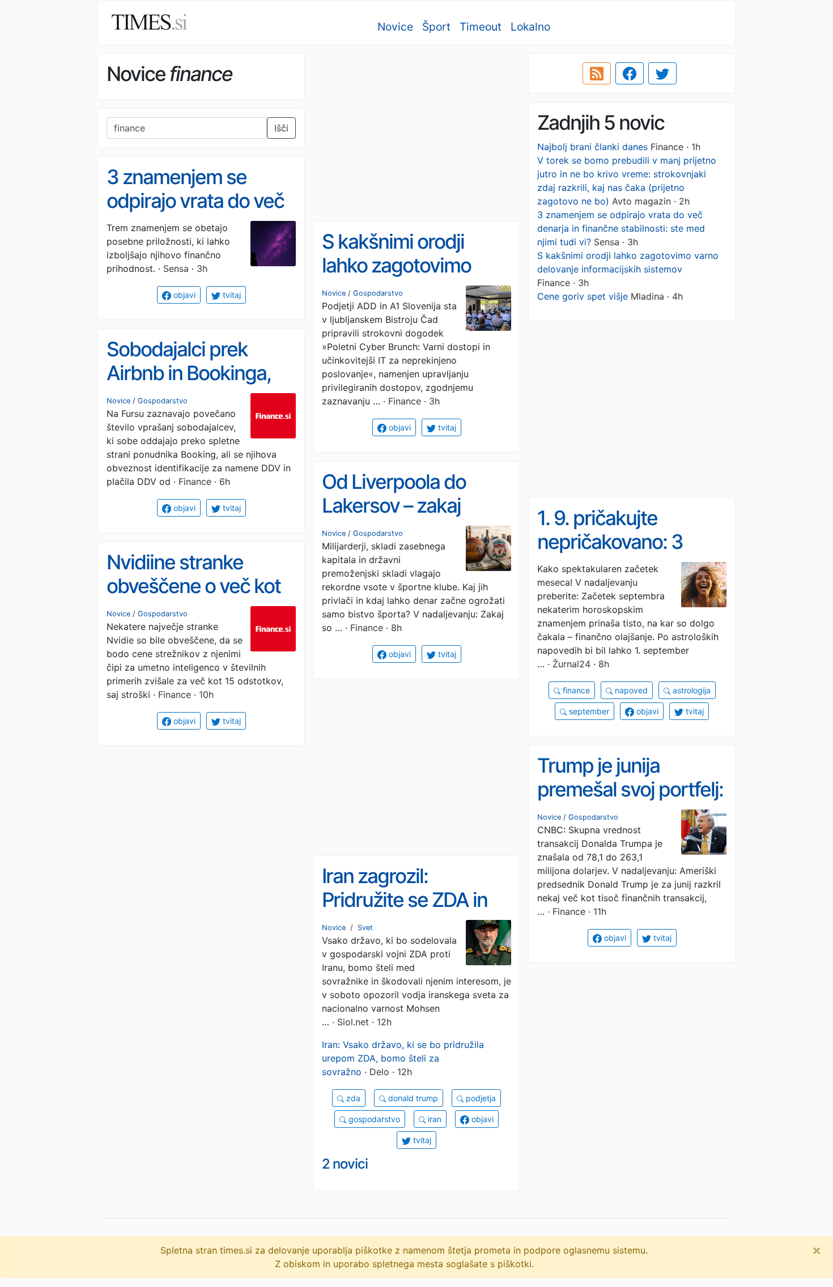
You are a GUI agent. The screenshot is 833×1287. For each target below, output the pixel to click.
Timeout (481, 26)
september (588, 711)
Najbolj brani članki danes (592, 146)
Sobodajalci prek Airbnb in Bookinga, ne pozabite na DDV (190, 373)
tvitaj (230, 295)
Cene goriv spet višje (582, 296)
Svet (365, 927)
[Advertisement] (416, 133)
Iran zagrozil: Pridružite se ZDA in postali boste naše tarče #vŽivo (404, 912)
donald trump (412, 1098)
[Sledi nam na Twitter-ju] (662, 73)
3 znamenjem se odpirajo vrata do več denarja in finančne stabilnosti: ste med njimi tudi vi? (621, 228)
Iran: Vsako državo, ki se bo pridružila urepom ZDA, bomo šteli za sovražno (403, 1058)
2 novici (345, 1164)
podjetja (480, 1098)
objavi (183, 295)
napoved (630, 690)
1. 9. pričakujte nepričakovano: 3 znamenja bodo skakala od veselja (614, 554)
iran (433, 1119)
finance (575, 690)
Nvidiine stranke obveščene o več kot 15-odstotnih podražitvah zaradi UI (196, 598)
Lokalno (530, 26)
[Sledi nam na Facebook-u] (629, 73)
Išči (281, 128)
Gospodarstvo (378, 293)
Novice (395, 26)
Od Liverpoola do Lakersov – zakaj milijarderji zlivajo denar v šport (394, 518)
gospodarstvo (373, 1119)
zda (352, 1098)
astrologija (690, 690)
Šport (436, 26)
